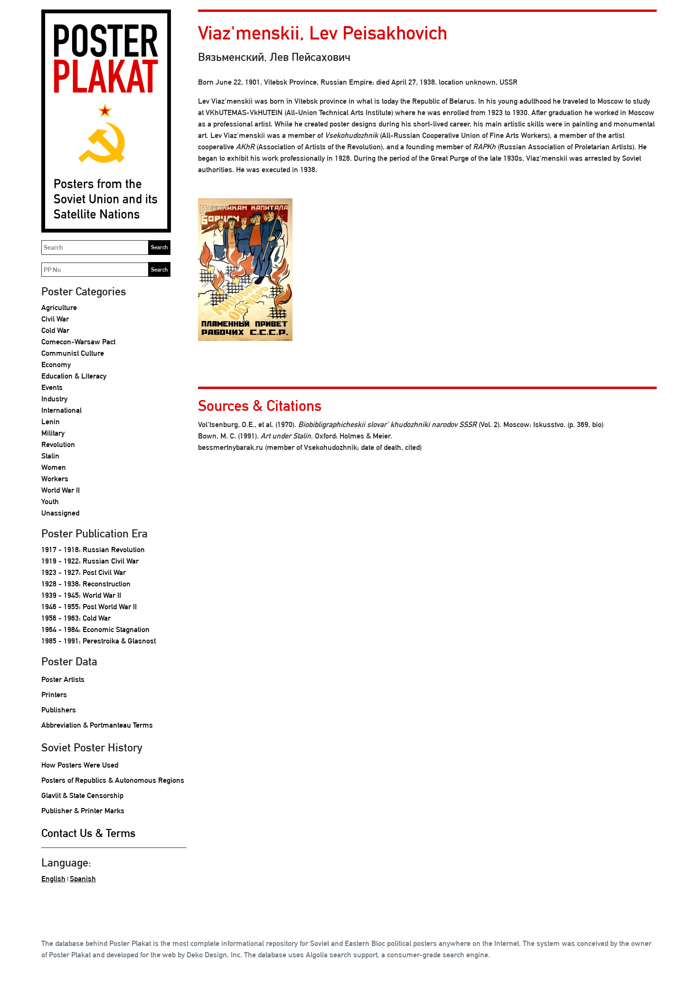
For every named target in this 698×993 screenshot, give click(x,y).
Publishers (58, 709)
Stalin (50, 455)
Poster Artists (63, 679)
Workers (54, 478)
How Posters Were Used (79, 764)
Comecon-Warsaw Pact (78, 341)
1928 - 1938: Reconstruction (86, 583)
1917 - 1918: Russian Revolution (93, 549)
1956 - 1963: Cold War (76, 618)
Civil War (55, 318)
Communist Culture (72, 353)
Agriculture (59, 307)
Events (52, 387)
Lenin (50, 421)
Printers (54, 694)
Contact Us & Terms (88, 832)
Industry (54, 398)
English (53, 878)
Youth (50, 501)
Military (53, 433)
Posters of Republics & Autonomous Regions (112, 780)
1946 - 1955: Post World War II (89, 606)
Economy (56, 364)
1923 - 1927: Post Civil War (83, 572)
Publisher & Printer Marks (82, 810)
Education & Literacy (73, 375)
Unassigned (60, 512)
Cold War (55, 330)
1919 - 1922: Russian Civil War (90, 560)
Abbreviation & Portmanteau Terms (97, 725)
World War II (60, 490)
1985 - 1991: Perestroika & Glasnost (98, 640)
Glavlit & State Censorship (82, 795)
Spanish (83, 878)
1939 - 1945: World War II (81, 595)
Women (53, 467)
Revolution (58, 444)
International (61, 410)
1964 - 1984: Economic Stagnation (95, 629)
